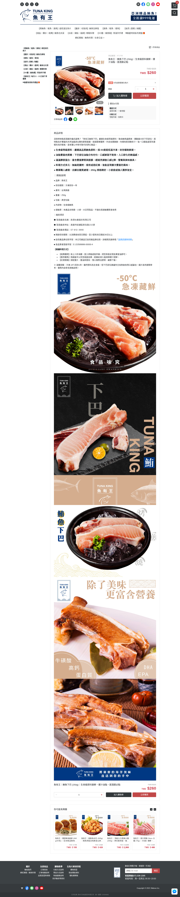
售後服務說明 (58, 875)
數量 (110, 89)
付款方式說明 (58, 870)
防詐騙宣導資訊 (59, 878)
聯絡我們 (27, 870)
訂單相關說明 (44, 872)
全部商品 (44, 867)
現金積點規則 (74, 872)
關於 (28, 867)
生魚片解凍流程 (74, 867)
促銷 (110, 83)
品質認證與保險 (125, 240)
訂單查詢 (44, 870)
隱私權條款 (74, 875)
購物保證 (73, 870)
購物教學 (58, 867)
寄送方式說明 (58, 872)
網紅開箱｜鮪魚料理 (28, 872)
